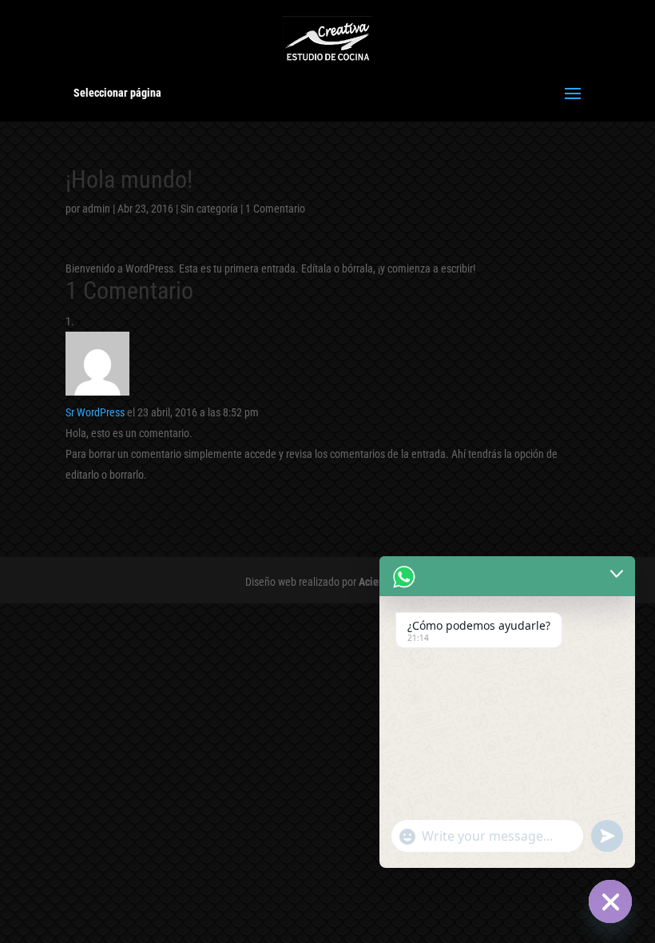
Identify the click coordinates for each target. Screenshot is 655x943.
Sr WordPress (95, 412)
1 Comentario (275, 208)
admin (96, 208)
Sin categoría (209, 208)
